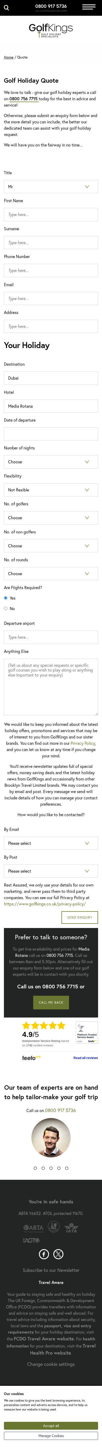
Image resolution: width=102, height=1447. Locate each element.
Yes (12, 598)
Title (8, 172)
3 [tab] (51, 1169)
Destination (14, 364)
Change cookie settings (51, 1364)
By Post (10, 857)
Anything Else (16, 651)
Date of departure (20, 420)
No (12, 608)
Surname (11, 228)
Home (8, 57)
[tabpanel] (51, 1141)
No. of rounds (16, 559)
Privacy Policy (83, 743)
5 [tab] (66, 1169)
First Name (13, 200)
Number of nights (19, 447)
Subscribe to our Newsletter (51, 1270)
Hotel (9, 392)
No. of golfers (16, 503)
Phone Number (17, 256)
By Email (11, 829)
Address (11, 312)
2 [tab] (43, 1169)
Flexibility (12, 476)
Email (9, 284)
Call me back (51, 1002)
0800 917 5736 (51, 6)
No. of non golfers (20, 531)
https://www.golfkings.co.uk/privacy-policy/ (45, 903)
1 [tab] (35, 1169)
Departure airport (19, 623)
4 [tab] (58, 1169)
